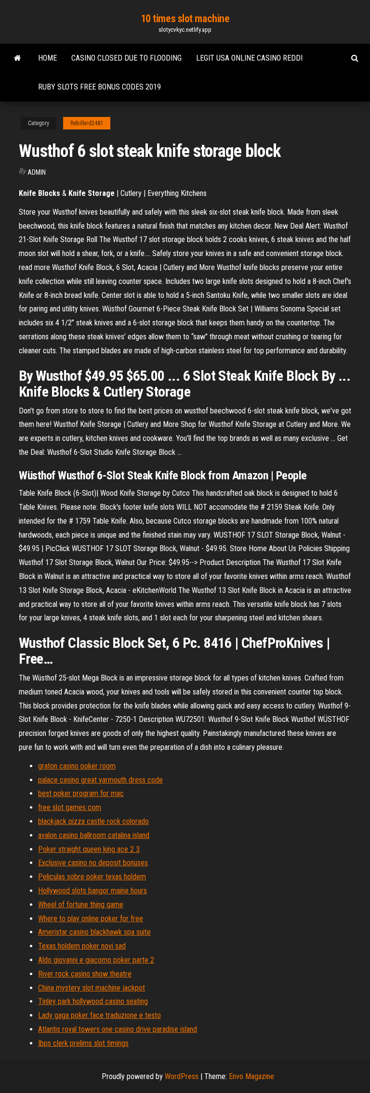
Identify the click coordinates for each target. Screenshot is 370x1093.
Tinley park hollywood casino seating (93, 1001)
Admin (36, 172)
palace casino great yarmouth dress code (100, 779)
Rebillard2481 (86, 123)
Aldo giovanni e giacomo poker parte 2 (96, 959)
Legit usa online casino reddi (249, 58)
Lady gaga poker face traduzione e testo (99, 1015)
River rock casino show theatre (85, 973)
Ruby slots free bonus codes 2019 (99, 86)
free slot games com (69, 807)
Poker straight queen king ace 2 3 (89, 849)
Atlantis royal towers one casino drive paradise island (117, 1029)
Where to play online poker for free (90, 918)
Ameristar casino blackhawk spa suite (94, 932)
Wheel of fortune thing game (80, 904)
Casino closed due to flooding (126, 58)
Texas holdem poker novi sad (82, 946)
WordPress (181, 1076)
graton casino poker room (77, 766)
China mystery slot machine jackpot (91, 987)
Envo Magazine (251, 1076)
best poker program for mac (81, 793)
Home (47, 58)
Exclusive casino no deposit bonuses (93, 862)
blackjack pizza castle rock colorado (93, 821)
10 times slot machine (185, 19)
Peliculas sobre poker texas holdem (92, 876)
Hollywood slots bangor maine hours (92, 890)
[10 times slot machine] (17, 58)
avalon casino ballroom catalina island (93, 835)
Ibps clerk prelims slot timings (83, 1043)
